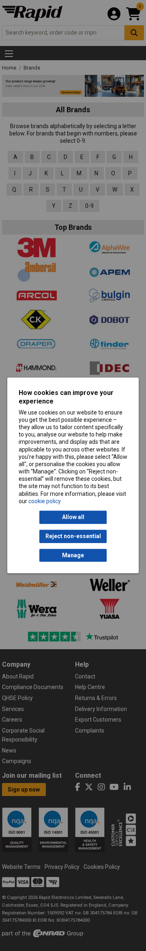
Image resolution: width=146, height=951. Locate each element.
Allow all (73, 517)
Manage (73, 555)
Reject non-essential (73, 536)
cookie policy (44, 501)
